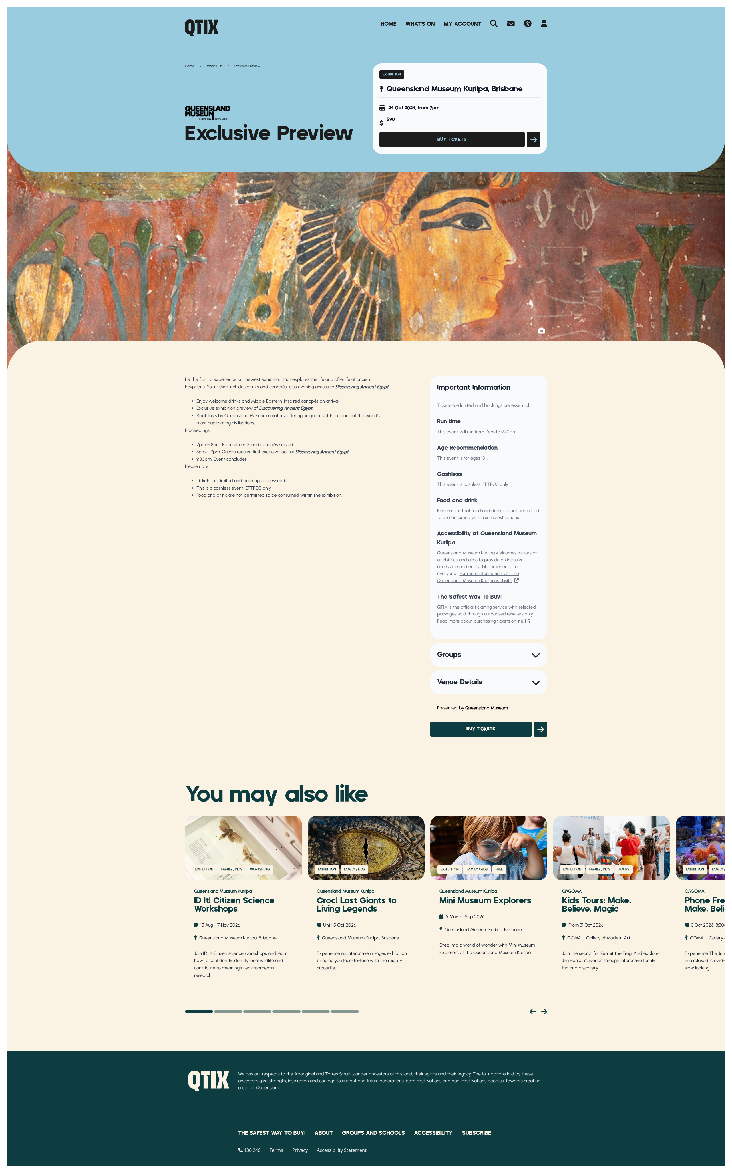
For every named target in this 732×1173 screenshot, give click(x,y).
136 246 (252, 1150)
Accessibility (433, 1133)
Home (388, 24)
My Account (462, 24)
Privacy (300, 1150)
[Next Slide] (544, 1011)
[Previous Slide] (533, 1011)
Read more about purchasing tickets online (480, 621)
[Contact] (511, 24)
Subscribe (476, 1133)
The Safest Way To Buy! (271, 1133)
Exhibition (392, 74)
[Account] (544, 24)
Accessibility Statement (342, 1150)
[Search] (494, 24)
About (324, 1133)
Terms (276, 1150)
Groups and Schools (373, 1133)
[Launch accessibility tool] (528, 24)
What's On (420, 24)
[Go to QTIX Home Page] (201, 27)
